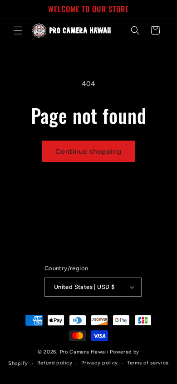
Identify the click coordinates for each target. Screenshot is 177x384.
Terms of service (148, 363)
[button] (18, 30)
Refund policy (55, 363)
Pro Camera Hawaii (84, 352)
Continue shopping (88, 151)
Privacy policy (99, 363)
